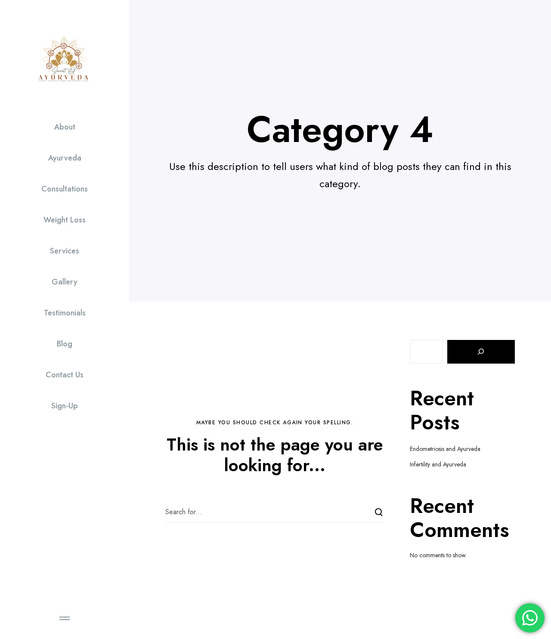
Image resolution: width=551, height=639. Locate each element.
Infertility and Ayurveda (438, 464)
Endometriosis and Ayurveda (445, 449)
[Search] (481, 352)
